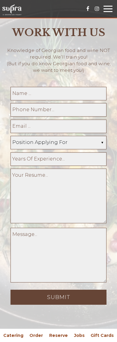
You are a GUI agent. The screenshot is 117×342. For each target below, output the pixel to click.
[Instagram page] (96, 8)
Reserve (58, 335)
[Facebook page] (87, 8)
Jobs (79, 335)
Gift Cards (102, 335)
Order (36, 335)
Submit (58, 297)
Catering (13, 335)
